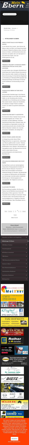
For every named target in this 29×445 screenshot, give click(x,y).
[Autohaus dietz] (12, 387)
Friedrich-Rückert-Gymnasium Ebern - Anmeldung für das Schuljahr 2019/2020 (14, 66)
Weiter (24, 211)
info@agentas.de (22, 229)
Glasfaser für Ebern (8, 187)
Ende (15, 215)
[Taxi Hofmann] (14, 321)
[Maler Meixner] (12, 295)
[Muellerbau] (14, 404)
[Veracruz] (12, 331)
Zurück (10, 211)
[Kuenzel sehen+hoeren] (12, 312)
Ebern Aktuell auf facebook (10, 231)
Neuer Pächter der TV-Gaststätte (12, 114)
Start (6, 211)
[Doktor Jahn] (12, 370)
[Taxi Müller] (14, 360)
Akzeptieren (14, 438)
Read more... (6, 60)
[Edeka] (12, 340)
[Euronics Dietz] (12, 414)
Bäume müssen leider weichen (11, 137)
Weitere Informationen (14, 441)
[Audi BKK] (14, 350)
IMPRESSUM (22, 231)
